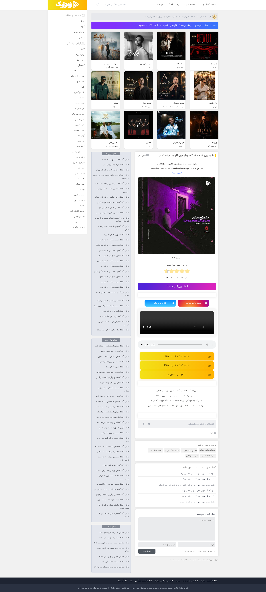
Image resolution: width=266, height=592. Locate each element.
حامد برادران (79, 195)
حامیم (82, 205)
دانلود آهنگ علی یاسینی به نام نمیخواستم (112, 406)
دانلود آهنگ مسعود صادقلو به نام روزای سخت (113, 389)
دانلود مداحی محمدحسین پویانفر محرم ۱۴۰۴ (111, 567)
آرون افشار (80, 60)
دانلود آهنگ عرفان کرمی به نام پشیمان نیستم (113, 323)
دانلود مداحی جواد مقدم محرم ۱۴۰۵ (115, 561)
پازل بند (81, 178)
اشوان (82, 87)
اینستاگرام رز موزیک (193, 303)
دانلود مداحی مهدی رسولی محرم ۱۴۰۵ (114, 556)
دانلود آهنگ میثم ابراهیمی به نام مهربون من (111, 489)
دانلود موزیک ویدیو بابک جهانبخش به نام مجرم (112, 294)
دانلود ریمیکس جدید (164, 580)
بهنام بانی (81, 168)
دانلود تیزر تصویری (176, 374)
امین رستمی (79, 130)
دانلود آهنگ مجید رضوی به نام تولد (115, 432)
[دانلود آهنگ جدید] (67, 5)
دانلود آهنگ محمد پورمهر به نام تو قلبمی (113, 202)
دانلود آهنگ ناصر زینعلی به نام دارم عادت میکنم (113, 515)
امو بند (82, 97)
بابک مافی (80, 157)
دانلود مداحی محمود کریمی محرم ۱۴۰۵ (114, 537)
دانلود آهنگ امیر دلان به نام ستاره (115, 159)
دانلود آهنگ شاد (125, 580)
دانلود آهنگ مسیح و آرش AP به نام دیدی (112, 494)
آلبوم (83, 26)
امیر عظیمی (80, 119)
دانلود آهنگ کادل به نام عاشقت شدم (114, 316)
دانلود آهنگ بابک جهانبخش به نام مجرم (113, 499)
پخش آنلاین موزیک (189, 450)
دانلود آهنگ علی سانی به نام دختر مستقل (112, 330)
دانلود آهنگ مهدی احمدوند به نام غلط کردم (112, 346)
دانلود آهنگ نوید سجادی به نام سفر (115, 281)
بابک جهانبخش (78, 151)
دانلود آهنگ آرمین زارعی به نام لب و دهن (112, 417)
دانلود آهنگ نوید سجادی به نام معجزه (114, 250)
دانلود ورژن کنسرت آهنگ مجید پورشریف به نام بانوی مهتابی (112, 220)
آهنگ (211, 433)
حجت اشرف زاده (77, 211)
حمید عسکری (79, 227)
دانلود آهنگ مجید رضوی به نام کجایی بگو (112, 361)
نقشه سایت (189, 4)
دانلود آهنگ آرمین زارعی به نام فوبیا (114, 382)
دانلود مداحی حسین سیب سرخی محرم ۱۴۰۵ (111, 543)
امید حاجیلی (80, 103)
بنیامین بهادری (79, 162)
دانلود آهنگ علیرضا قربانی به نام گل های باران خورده (113, 507)
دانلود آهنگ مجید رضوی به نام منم (115, 351)
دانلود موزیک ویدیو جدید (187, 580)
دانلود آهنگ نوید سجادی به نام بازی (114, 240)
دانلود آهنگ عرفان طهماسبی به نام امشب (112, 401)
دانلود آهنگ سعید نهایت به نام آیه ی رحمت (111, 305)
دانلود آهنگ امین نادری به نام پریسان (114, 207)
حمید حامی (80, 221)
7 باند (82, 49)
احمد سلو (81, 81)
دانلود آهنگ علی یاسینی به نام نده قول (113, 356)
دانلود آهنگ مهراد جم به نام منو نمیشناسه (112, 396)
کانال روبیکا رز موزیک (177, 286)
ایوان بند (81, 141)
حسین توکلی (79, 216)
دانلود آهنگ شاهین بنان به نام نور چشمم (112, 212)
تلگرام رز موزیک (160, 303)
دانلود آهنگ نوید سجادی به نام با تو (114, 276)
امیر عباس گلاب (78, 114)
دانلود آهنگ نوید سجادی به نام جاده (114, 287)
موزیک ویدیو (79, 32)
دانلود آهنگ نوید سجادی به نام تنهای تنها (112, 245)
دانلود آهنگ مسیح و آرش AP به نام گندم (112, 377)
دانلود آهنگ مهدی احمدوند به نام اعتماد (113, 412)
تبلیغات (159, 4)
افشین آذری (79, 92)
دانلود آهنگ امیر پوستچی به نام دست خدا (112, 183)
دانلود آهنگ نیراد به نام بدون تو (116, 164)
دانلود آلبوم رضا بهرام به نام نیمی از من (114, 427)
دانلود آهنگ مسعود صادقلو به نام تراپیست (112, 446)
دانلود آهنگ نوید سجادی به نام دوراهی (113, 255)
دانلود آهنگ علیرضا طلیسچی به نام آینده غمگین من (113, 477)
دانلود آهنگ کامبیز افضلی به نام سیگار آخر (112, 300)
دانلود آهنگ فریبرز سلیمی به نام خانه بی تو (112, 197)
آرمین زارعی (80, 54)
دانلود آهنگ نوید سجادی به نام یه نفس (113, 260)
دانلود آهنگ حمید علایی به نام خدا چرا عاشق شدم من (111, 177)
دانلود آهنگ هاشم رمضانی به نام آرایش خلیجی (113, 190)
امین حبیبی (80, 124)
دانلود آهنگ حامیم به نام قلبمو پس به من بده (112, 440)
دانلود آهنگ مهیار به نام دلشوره (116, 234)
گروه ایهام (81, 146)
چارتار (82, 189)
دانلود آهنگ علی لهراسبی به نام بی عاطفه (113, 470)
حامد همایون (79, 200)
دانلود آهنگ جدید (207, 4)
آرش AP (81, 135)
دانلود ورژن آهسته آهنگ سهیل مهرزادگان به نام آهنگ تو (186, 155)
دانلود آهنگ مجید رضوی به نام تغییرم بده (112, 484)
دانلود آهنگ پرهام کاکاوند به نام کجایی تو (112, 170)
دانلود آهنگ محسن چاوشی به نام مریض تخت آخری (113, 458)
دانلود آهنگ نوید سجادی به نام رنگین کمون (111, 271)
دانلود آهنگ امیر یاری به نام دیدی (115, 311)
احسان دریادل (79, 70)
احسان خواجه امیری (76, 76)
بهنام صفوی (80, 173)
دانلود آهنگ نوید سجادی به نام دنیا (115, 266)
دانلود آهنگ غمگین (208, 455)
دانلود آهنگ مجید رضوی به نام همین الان (112, 372)
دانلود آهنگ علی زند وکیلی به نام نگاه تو (113, 451)
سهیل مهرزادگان (192, 455)
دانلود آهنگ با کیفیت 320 (176, 356)
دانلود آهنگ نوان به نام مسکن (117, 367)
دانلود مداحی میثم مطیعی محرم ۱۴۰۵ (114, 532)
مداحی (82, 37)
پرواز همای (80, 184)
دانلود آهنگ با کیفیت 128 (176, 365)
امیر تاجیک (80, 108)
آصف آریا (81, 65)
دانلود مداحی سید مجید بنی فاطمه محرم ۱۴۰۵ (113, 550)
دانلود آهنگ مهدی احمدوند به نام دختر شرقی (113, 228)
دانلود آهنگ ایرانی (172, 450)
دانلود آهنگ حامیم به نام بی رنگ (116, 465)
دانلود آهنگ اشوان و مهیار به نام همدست (112, 422)
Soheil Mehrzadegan (207, 450)
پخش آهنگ (173, 4)
